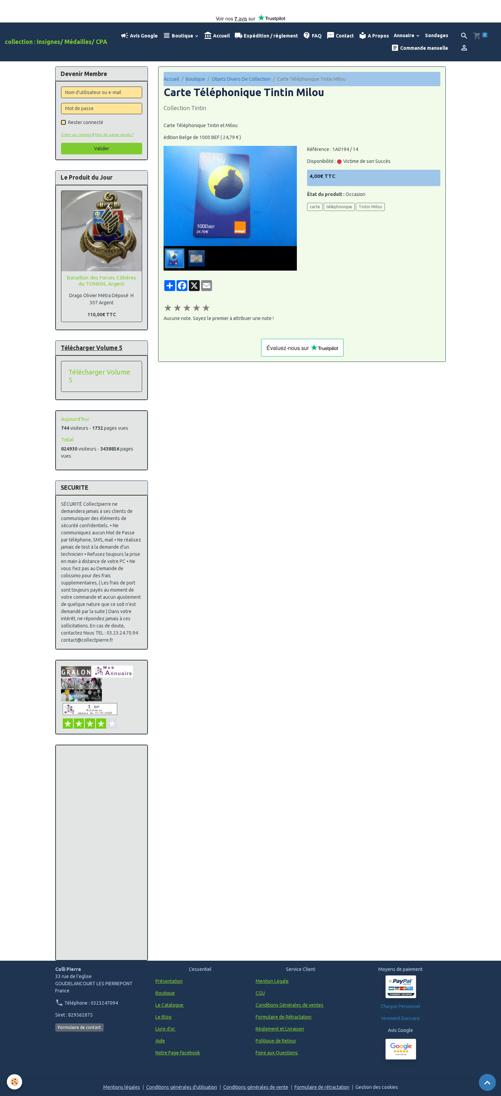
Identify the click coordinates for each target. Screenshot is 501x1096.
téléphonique (339, 206)
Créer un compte (76, 135)
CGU (260, 993)
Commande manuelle (423, 48)
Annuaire (404, 35)
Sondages (436, 35)
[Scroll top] (487, 1082)
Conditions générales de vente (255, 1087)
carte (315, 206)
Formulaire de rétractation (321, 1087)
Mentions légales (121, 1087)
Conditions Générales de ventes (289, 1005)
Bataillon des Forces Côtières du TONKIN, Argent (101, 281)
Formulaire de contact (79, 1027)
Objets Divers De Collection (241, 79)
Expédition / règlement (270, 36)
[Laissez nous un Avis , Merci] (401, 1049)
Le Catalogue (169, 1005)
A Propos (378, 36)
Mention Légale (272, 981)
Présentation (169, 981)
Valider (101, 148)
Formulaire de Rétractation (284, 1017)
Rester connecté (85, 122)
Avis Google (143, 36)
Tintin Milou (370, 206)
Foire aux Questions (277, 1052)
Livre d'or (165, 1029)
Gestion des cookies (376, 1087)
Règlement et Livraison (280, 1029)
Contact (344, 36)
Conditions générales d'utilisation (181, 1087)
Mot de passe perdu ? (114, 135)
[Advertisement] (101, 852)
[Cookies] (14, 1082)
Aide (160, 1041)
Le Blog (163, 1017)
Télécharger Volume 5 (99, 376)
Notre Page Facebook (177, 1052)
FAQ (316, 36)
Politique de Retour (276, 1041)
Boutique (182, 36)
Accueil (221, 36)
